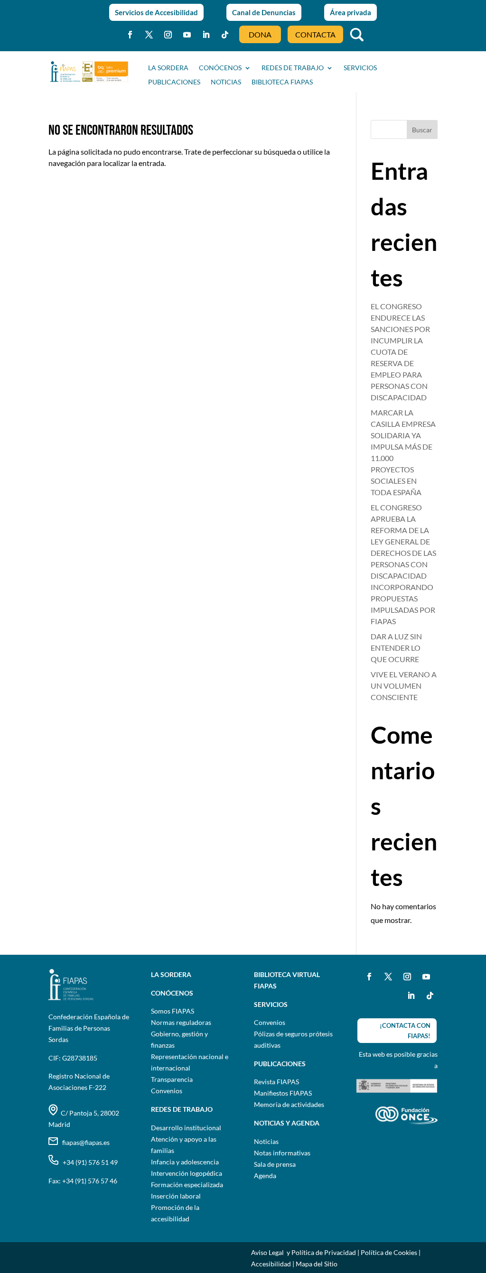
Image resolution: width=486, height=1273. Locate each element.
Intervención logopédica (186, 1173)
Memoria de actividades (289, 1104)
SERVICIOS (360, 68)
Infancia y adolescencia (185, 1162)
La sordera (168, 68)
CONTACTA (315, 34)
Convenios (166, 1091)
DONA (260, 34)
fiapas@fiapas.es (84, 1142)
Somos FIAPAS (172, 1011)
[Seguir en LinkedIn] (206, 34)
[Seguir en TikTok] (225, 34)
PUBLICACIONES (174, 82)
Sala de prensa (275, 1164)
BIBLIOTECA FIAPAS (282, 82)
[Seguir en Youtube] (187, 34)
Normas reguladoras (181, 1022)
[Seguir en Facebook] (130, 34)
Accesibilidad (271, 1264)
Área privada (350, 12)
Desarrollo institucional (186, 1128)
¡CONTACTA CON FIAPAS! (405, 1031)
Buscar (422, 130)
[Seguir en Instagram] (168, 34)
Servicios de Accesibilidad (156, 12)
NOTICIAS (226, 82)
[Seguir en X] (149, 34)
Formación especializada (187, 1185)
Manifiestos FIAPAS (283, 1093)
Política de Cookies (389, 1252)
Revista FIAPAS (276, 1082)
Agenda (265, 1176)
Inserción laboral (176, 1196)
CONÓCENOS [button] (220, 68)
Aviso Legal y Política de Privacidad (303, 1252)
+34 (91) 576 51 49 (88, 1162)
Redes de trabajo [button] (293, 68)
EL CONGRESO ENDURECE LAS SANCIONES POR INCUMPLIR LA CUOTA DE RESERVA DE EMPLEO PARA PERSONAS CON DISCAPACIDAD (400, 352)
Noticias (266, 1141)
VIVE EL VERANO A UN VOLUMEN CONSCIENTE (404, 685)
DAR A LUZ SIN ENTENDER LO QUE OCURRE (396, 648)
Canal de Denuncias (264, 12)
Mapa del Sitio (316, 1264)
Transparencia (172, 1079)
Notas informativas (282, 1153)
